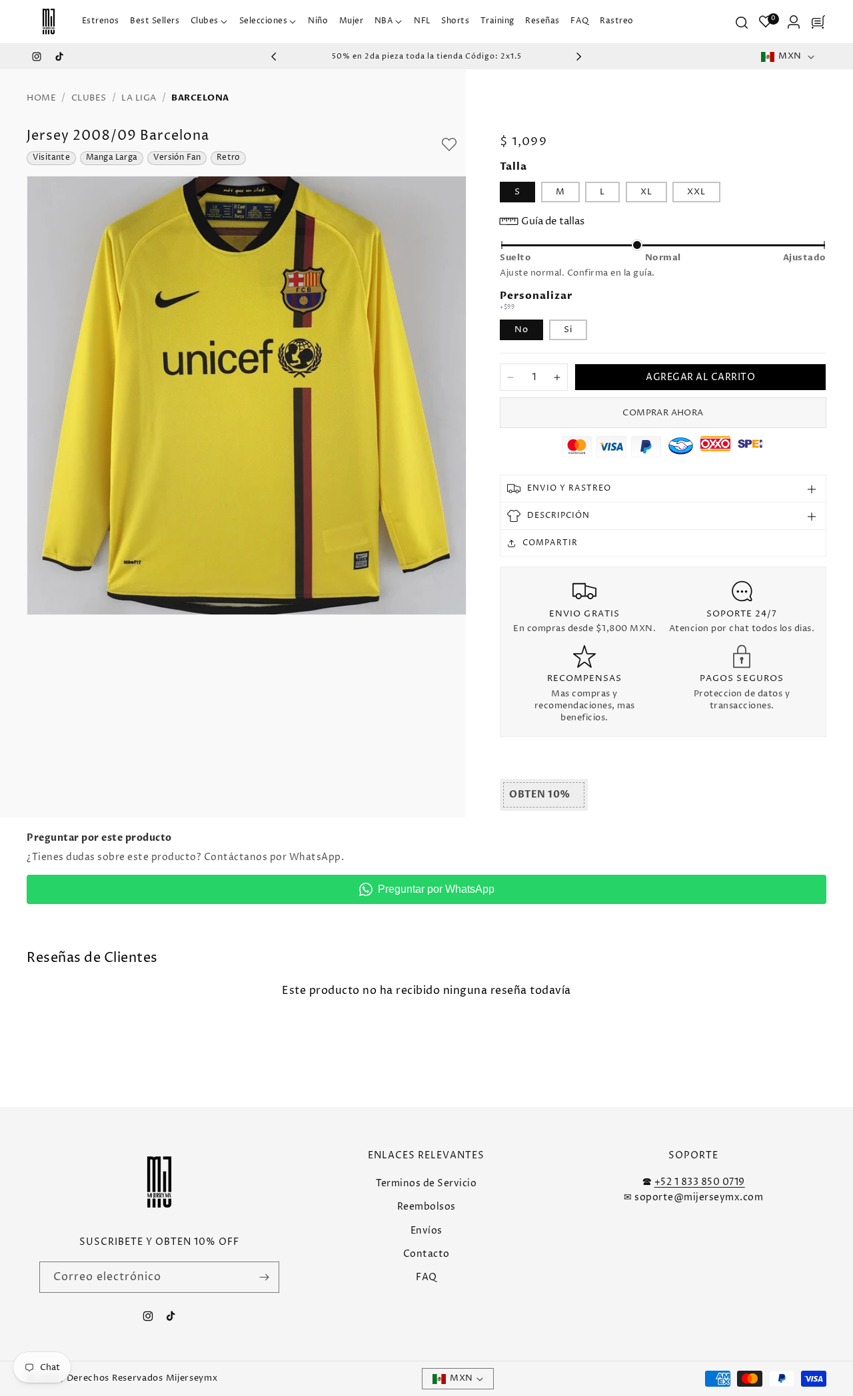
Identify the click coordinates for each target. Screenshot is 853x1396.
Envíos (426, 1230)
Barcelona (200, 98)
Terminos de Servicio (426, 1183)
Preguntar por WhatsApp (436, 889)
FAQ (426, 1277)
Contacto (426, 1254)
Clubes (89, 98)
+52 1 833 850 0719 (699, 1182)
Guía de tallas (552, 221)
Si (568, 330)
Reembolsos (426, 1206)
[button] (209, 22)
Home (41, 98)
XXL (696, 192)
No (521, 330)
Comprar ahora (662, 413)
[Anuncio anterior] (274, 56)
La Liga (139, 98)
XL (646, 192)
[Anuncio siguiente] (579, 56)
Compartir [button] (550, 543)
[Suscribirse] (264, 1277)
